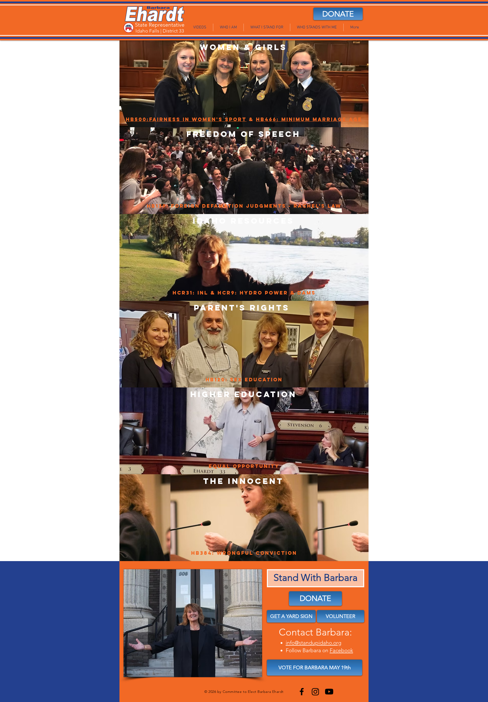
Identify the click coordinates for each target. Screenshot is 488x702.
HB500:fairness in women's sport (186, 119)
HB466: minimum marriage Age (309, 119)
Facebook (341, 650)
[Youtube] (329, 691)
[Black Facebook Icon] (302, 691)
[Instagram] (315, 691)
